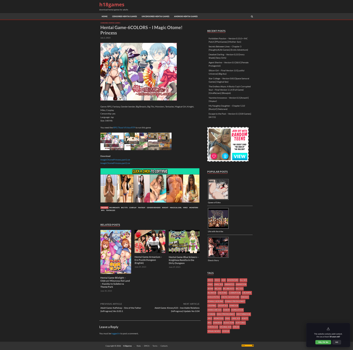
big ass (218, 289)
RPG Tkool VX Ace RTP (124, 127)
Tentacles (110, 210)
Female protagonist (235, 301)
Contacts (164, 346)
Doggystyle (214, 297)
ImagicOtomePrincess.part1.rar (115, 159)
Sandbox (217, 323)
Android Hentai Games (186, 16)
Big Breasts (114, 207)
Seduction (229, 323)
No (336, 342)
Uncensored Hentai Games (155, 16)
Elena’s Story (213, 260)
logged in (115, 333)
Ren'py (245, 318)
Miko (185, 207)
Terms (155, 346)
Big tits (124, 207)
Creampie (246, 293)
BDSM (210, 289)
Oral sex (236, 318)
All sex (243, 280)
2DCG (210, 280)
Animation (241, 284)
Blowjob (212, 293)
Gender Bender (154, 207)
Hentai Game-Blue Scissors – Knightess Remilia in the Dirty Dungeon (184, 260)
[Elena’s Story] (219, 257)
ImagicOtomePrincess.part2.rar (115, 163)
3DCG (217, 280)
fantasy (141, 207)
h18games (111, 4)
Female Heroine (215, 301)
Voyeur (225, 331)
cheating (222, 293)
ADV (223, 280)
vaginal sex (225, 327)
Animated (229, 284)
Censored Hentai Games (124, 16)
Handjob (233, 306)
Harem (226, 310)
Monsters (193, 207)
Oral (227, 318)
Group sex (223, 306)
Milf (210, 318)
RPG (103, 210)
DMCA (146, 346)
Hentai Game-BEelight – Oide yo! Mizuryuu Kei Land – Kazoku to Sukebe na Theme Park (115, 282)
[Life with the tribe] (219, 228)
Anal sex (218, 284)
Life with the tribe (215, 231)
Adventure (232, 280)
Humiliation (237, 310)
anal (210, 284)
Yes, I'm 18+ (323, 342)
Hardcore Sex (214, 310)
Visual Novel (214, 331)
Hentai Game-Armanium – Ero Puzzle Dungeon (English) (148, 259)
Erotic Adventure (230, 297)
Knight (165, 207)
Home (104, 16)
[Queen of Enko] (219, 199)
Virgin (236, 327)
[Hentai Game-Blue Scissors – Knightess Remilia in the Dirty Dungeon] (184, 254)
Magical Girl (176, 207)
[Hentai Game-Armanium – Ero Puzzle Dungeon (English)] (150, 253)
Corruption (234, 293)
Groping (212, 306)
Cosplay (133, 207)
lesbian (211, 314)
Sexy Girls (240, 323)
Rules (139, 346)
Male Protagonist (226, 314)
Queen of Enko (214, 202)
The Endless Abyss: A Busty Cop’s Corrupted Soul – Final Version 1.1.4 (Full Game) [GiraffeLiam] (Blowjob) (230, 89)
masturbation (243, 314)
